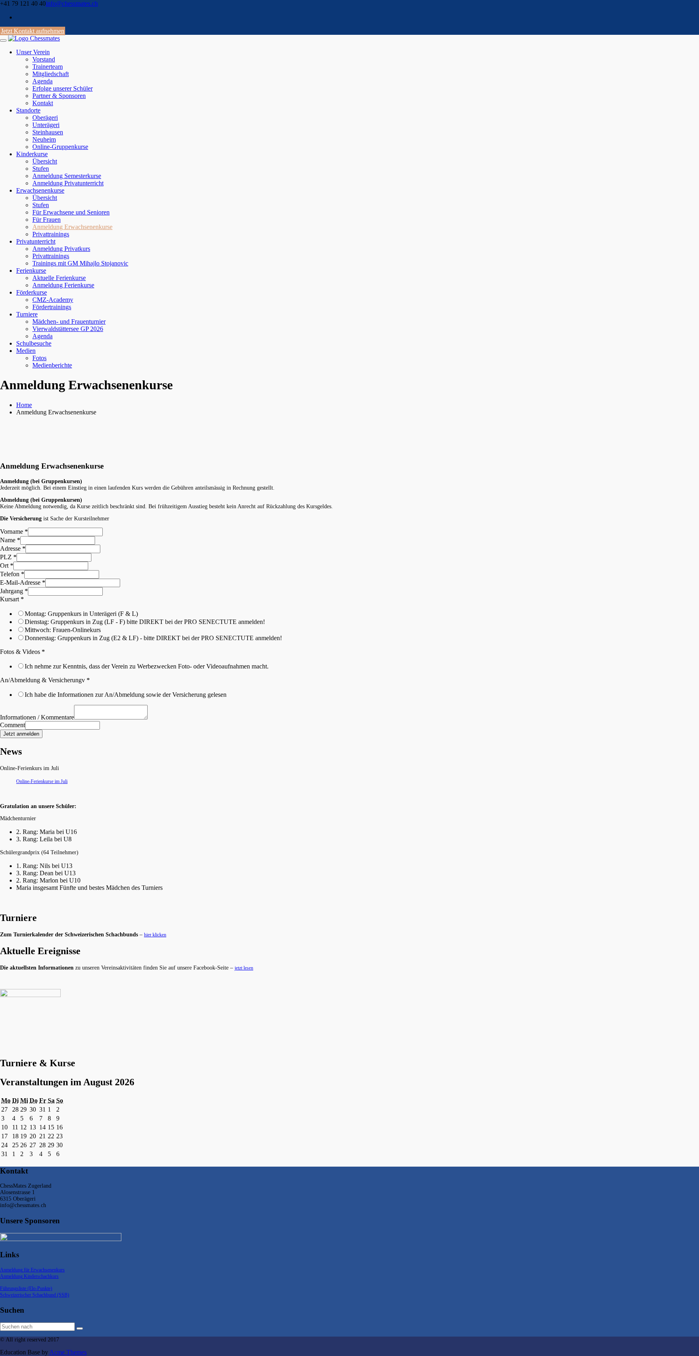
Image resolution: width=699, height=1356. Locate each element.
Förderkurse (31, 292)
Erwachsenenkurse (40, 190)
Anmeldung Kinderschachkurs (29, 1276)
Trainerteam (47, 66)
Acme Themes (68, 1352)
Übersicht (44, 161)
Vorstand (43, 59)
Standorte (28, 110)
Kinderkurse (32, 154)
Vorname (14, 531)
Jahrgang (14, 591)
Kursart (12, 599)
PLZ (8, 557)
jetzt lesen (244, 968)
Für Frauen (46, 219)
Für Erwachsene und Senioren (71, 212)
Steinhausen (47, 132)
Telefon (12, 574)
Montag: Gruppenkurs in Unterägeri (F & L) (81, 613)
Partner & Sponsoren (59, 95)
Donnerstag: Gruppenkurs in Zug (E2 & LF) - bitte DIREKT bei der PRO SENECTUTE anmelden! (153, 637)
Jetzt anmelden (21, 734)
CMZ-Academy (52, 299)
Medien (26, 350)
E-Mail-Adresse (22, 582)
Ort (6, 565)
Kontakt (42, 103)
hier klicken (155, 935)
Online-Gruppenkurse (60, 146)
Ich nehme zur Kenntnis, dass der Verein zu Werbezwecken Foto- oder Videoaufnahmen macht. (147, 666)
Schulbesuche (33, 343)
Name (10, 540)
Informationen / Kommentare (37, 717)
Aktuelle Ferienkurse (59, 277)
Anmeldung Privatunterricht (68, 183)
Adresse (12, 548)
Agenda (42, 81)
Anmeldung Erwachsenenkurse (72, 226)
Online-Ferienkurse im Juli (42, 781)
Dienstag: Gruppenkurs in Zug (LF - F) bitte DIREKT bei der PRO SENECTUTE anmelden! (145, 621)
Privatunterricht (35, 241)
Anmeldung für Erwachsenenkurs (32, 1270)
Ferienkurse (31, 270)
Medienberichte (52, 365)
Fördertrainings (51, 306)
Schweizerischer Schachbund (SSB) (34, 1295)
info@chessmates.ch (72, 3)
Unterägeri (45, 124)
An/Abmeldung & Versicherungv (45, 680)
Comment (12, 725)
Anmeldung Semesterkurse (66, 175)
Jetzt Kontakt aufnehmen (32, 31)
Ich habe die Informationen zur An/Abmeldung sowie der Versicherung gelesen (126, 694)
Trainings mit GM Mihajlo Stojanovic (80, 263)
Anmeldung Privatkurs (61, 248)
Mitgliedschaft (50, 73)
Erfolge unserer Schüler (62, 88)
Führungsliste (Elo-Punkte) (26, 1288)
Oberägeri (45, 117)
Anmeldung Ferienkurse (63, 285)
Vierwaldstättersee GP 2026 (67, 328)
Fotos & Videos (22, 651)
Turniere (27, 314)
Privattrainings (50, 234)
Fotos (39, 357)
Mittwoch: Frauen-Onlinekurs (63, 629)
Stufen (40, 168)
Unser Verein (33, 52)
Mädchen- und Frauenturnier (69, 321)
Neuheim (44, 139)
